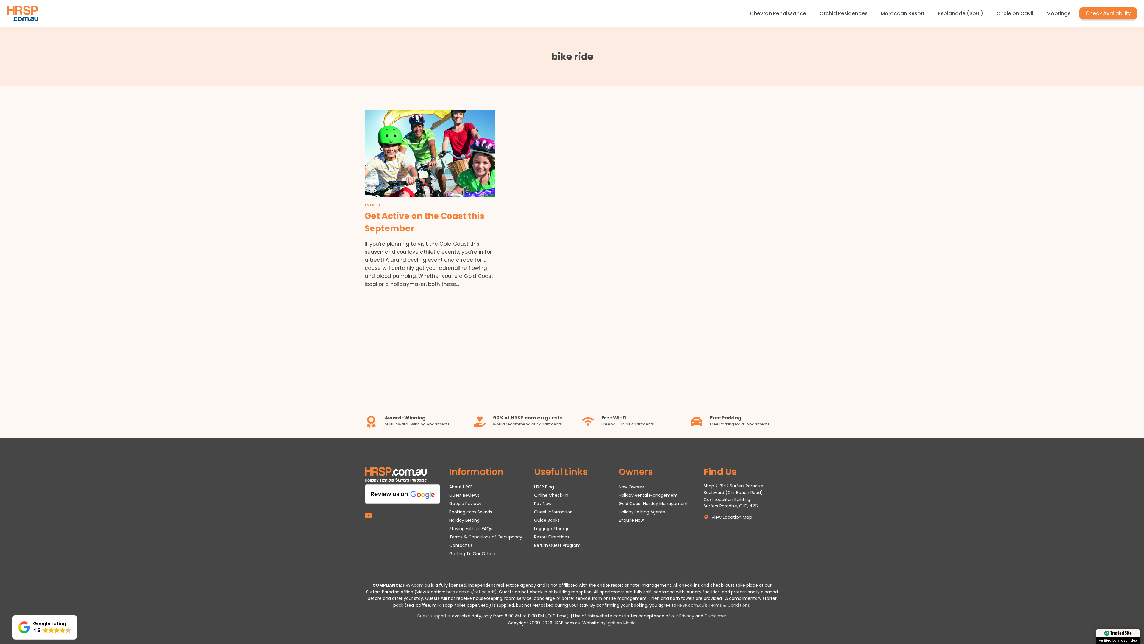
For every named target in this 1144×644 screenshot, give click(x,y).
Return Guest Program (557, 545)
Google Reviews (465, 504)
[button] (44, 627)
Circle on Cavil (1015, 13)
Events (372, 205)
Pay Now (542, 504)
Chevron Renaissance (778, 13)
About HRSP (461, 487)
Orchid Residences (844, 13)
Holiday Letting (464, 520)
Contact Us (461, 545)
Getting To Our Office (472, 554)
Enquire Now (631, 520)
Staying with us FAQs (470, 529)
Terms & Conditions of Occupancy (485, 537)
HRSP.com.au (416, 585)
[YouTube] (368, 515)
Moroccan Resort (903, 13)
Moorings (1058, 13)
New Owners (631, 487)
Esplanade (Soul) (960, 13)
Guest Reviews (464, 495)
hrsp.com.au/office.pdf (470, 592)
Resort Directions (551, 537)
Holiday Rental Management (648, 495)
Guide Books (546, 520)
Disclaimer (715, 616)
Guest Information (553, 512)
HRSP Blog (544, 487)
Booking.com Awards (470, 512)
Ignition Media (621, 623)
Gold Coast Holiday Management (653, 504)
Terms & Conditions (729, 605)
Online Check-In (551, 495)
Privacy (686, 616)
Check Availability (1108, 13)
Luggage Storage (552, 529)
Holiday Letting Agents (642, 512)
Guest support (432, 616)
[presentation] (430, 153)
